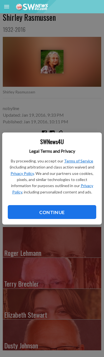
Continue (51, 212)
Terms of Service (78, 161)
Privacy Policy (22, 173)
